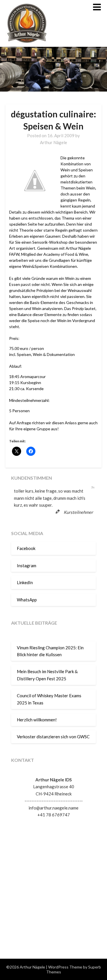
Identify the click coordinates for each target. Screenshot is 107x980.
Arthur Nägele (53, 142)
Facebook (26, 548)
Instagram (26, 565)
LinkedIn (25, 582)
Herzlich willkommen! (37, 719)
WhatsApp (27, 599)
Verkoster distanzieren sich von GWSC (53, 736)
